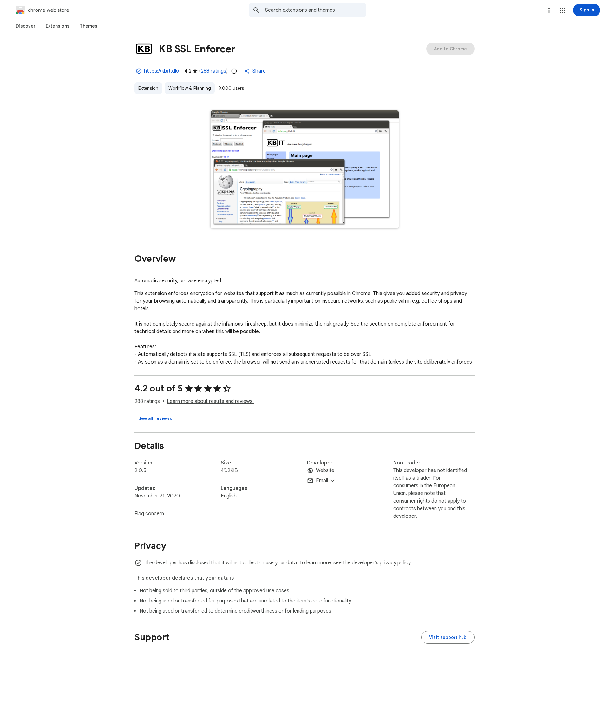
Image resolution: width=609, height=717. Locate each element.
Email (322, 480)
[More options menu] (549, 10)
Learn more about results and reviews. (210, 401)
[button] (562, 10)
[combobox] (315, 10)
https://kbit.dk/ (161, 71)
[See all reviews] (155, 418)
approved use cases (266, 591)
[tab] (26, 26)
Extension (148, 88)
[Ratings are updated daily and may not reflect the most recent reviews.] (234, 71)
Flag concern (149, 513)
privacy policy (395, 563)
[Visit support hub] (448, 637)
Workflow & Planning (189, 88)
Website (325, 470)
